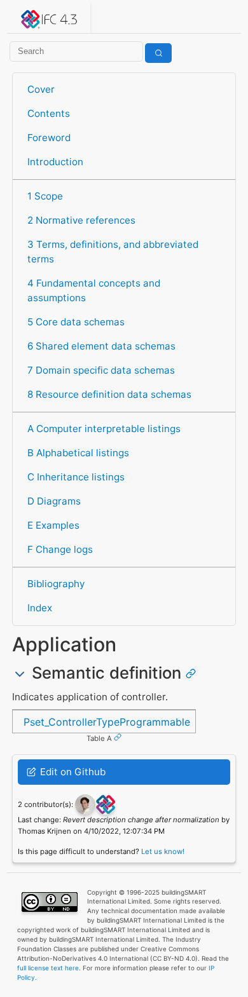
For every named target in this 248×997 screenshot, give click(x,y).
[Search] (158, 53)
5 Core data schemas (76, 322)
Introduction (55, 162)
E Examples (53, 525)
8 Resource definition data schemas (109, 394)
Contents (48, 113)
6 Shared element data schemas (101, 346)
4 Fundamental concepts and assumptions (93, 290)
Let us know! (162, 851)
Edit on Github (72, 772)
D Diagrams (54, 501)
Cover (41, 89)
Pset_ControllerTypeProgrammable (107, 722)
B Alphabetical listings (78, 453)
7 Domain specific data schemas (101, 370)
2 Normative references (81, 220)
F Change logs (60, 549)
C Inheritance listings (76, 477)
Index (39, 608)
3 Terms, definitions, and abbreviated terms (112, 251)
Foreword (49, 138)
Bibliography (56, 584)
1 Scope (45, 196)
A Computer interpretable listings (104, 429)
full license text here (48, 968)
